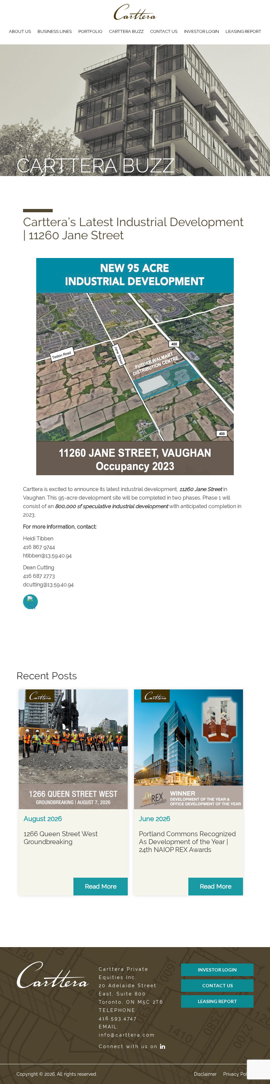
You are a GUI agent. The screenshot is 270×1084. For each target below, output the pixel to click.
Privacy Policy (238, 1074)
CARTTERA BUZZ (126, 31)
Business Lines (55, 31)
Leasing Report (243, 31)
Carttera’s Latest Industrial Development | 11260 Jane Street (133, 228)
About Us (20, 31)
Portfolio (90, 31)
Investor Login (201, 31)
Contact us (163, 31)
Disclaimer (205, 1074)
